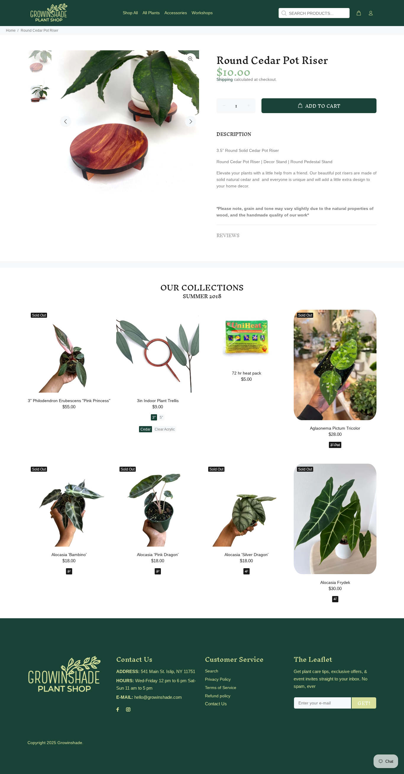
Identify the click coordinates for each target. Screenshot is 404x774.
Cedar (145, 429)
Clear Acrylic (165, 429)
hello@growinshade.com (158, 697)
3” (69, 571)
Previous (65, 121)
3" (154, 417)
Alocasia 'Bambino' (69, 554)
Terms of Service (220, 687)
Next (190, 121)
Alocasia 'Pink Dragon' (158, 554)
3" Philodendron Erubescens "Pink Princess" (69, 400)
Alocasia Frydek (335, 582)
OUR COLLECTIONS (202, 287)
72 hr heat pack (246, 373)
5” (161, 417)
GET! (364, 703)
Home (11, 30)
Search (211, 671)
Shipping (224, 79)
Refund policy (217, 695)
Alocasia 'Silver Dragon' (246, 554)
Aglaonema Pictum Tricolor (335, 428)
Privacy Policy (218, 679)
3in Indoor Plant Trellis (158, 400)
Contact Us (216, 703)
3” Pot (335, 445)
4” (246, 571)
